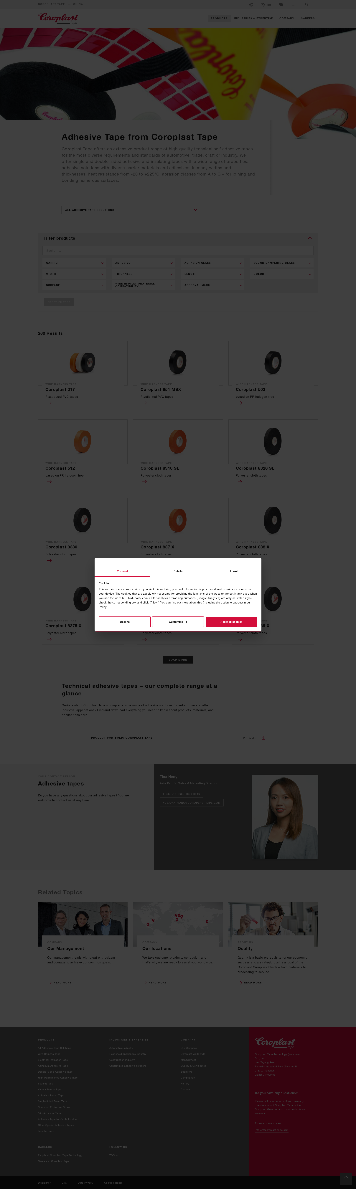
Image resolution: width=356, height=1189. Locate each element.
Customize (176, 621)
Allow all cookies (231, 621)
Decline (125, 621)
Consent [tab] (122, 571)
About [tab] (234, 571)
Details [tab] (178, 571)
